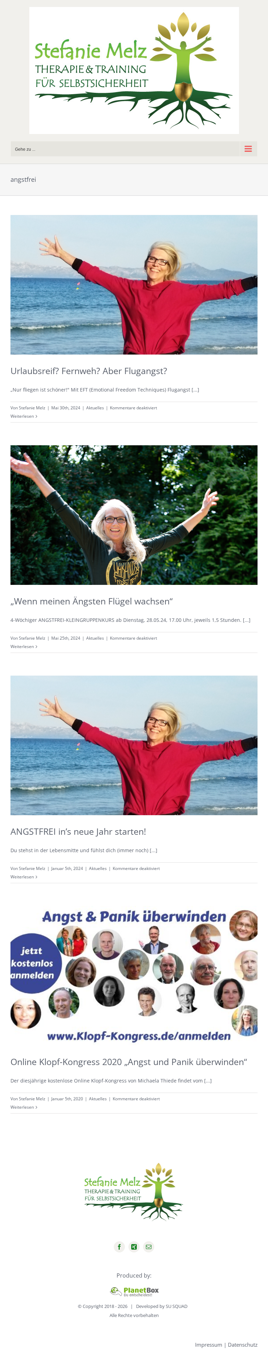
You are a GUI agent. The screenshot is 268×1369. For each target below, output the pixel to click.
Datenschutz (243, 1344)
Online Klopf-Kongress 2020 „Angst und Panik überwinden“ (128, 1061)
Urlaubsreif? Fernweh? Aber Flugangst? (88, 371)
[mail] (148, 1246)
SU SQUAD (176, 1306)
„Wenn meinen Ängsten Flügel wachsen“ (91, 601)
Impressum (208, 1344)
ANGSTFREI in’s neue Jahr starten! (78, 831)
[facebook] (119, 1246)
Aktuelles (95, 408)
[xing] (134, 1246)
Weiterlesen (22, 416)
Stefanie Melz (32, 408)
